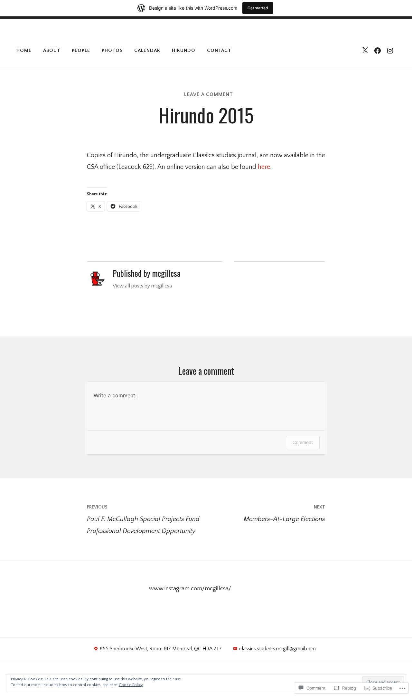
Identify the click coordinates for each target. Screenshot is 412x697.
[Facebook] (377, 50)
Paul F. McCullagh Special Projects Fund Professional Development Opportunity (143, 520)
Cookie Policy (131, 685)
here (264, 166)
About (51, 50)
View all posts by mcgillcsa (142, 286)
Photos (112, 50)
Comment (303, 442)
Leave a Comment (208, 94)
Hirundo (183, 50)
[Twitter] (365, 50)
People (81, 50)
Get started (258, 7)
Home (24, 50)
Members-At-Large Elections (284, 514)
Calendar (147, 50)
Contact (219, 50)
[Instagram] (390, 50)
